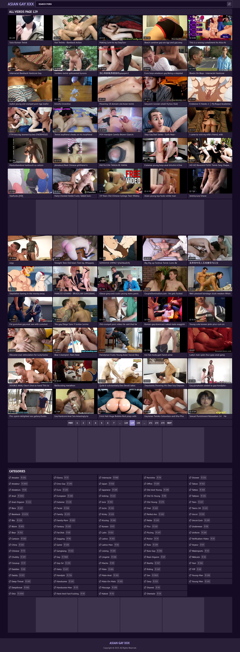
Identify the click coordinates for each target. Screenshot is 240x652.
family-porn (66, 520)
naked (108, 593)
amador (19, 477)
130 (138, 423)
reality (153, 563)
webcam (199, 557)
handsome (65, 581)
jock (107, 502)
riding (153, 569)
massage (109, 587)
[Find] (229, 4)
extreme (64, 502)
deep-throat (21, 581)
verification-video (203, 538)
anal (18, 496)
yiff (196, 569)
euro (62, 489)
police (152, 538)
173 (162, 423)
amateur (19, 483)
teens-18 (200, 508)
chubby (19, 557)
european (65, 496)
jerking (108, 496)
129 (132, 423)
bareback (20, 514)
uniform (199, 532)
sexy (152, 581)
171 (150, 423)
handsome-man (67, 587)
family (63, 514)
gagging (64, 538)
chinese (18, 550)
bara (17, 508)
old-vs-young (156, 496)
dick (17, 593)
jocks (108, 508)
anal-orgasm (21, 502)
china (18, 544)
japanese (109, 489)
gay (62, 557)
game (63, 544)
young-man (201, 575)
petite (153, 520)
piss (152, 526)
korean (108, 526)
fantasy (64, 526)
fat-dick (63, 532)
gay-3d (63, 563)
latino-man (110, 544)
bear (17, 532)
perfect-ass (155, 514)
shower (199, 477)
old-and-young (158, 489)
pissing (153, 532)
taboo (198, 483)
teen (197, 502)
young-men (201, 581)
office (153, 483)
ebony (62, 477)
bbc (17, 520)
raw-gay (154, 550)
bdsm (18, 526)
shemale (154, 593)
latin (107, 532)
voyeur (198, 544)
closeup (18, 563)
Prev (70, 423)
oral (152, 508)
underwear (200, 526)
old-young (155, 502)
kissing (109, 520)
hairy (62, 569)
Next (169, 423)
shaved (153, 587)
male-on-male (112, 581)
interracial (110, 477)
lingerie (109, 557)
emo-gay (64, 483)
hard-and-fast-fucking (71, 593)
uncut (198, 514)
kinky (108, 514)
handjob (64, 575)
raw (152, 544)
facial (63, 508)
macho (108, 563)
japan (108, 483)
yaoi (197, 563)
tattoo (198, 489)
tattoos (199, 496)
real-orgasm (156, 557)
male (107, 569)
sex (152, 575)
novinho (154, 477)
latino (108, 538)
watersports (200, 550)
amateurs (19, 489)
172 (156, 423)
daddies (18, 569)
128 (126, 423)
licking (108, 550)
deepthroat (20, 587)
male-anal (110, 575)
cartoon (19, 538)
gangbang (65, 550)
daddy (18, 575)
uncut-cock (200, 520)
